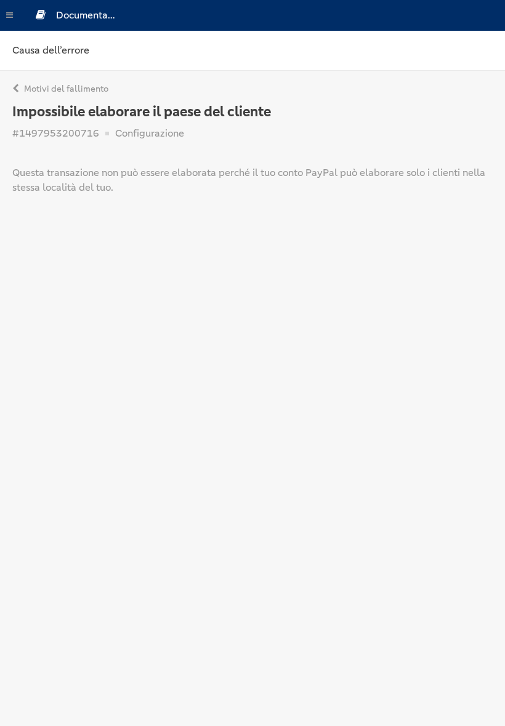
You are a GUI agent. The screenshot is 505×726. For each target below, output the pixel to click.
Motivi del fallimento (65, 88)
